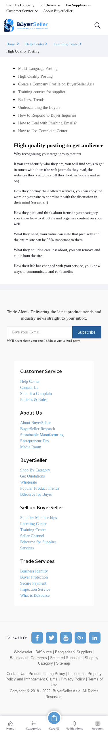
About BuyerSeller (57, 11)
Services (27, 548)
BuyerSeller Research (37, 429)
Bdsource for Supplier (38, 542)
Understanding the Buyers (39, 107)
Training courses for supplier (41, 92)
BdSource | (44, 652)
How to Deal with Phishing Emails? (47, 123)
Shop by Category (20, 5)
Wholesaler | (24, 652)
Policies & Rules (33, 400)
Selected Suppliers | (67, 658)
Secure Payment (33, 583)
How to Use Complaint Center (42, 131)
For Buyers (48, 5)
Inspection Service (35, 589)
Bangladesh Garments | (29, 658)
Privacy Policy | (74, 679)
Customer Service (20, 11)
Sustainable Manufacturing (42, 435)
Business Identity (34, 571)
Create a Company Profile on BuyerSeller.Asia (56, 84)
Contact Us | (17, 674)
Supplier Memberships (38, 518)
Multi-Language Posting (38, 68)
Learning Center (66, 44)
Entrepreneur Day (34, 441)
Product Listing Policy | (48, 674)
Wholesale (28, 482)
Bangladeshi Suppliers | (74, 652)
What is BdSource (35, 595)
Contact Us (29, 387)
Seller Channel (32, 536)
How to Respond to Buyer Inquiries (47, 115)
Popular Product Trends (39, 488)
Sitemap (63, 663)
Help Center (35, 44)
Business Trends (31, 100)
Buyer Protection (34, 577)
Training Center (33, 530)
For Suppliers (77, 5)
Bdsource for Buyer (36, 494)
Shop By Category (35, 470)
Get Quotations (32, 476)
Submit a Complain (36, 393)
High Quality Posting (35, 76)
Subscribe (87, 332)
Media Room (30, 447)
